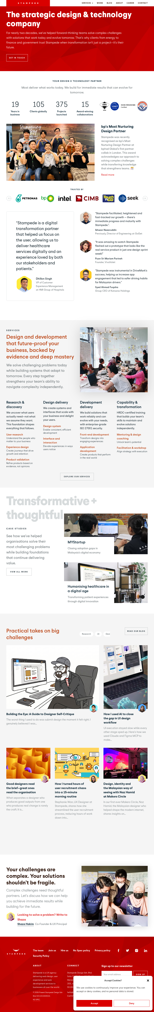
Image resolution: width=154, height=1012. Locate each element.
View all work (19, 572)
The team (38, 950)
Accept (94, 1003)
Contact (143, 3)
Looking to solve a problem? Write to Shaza (42, 917)
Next (145, 198)
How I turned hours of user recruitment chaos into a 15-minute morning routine (77, 763)
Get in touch (17, 58)
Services (87, 3)
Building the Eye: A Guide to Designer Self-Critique (52, 677)
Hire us (64, 950)
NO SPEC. (36, 999)
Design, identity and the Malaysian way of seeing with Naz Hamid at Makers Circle (125, 763)
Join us (52, 950)
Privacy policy (102, 950)
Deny (131, 1003)
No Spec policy (81, 950)
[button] (147, 980)
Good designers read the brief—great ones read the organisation (28, 763)
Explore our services (77, 476)
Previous (8, 198)
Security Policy (41, 955)
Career (130, 3)
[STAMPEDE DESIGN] (28, 3)
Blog (109, 3)
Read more (107, 175)
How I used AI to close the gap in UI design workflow (125, 677)
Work (100, 3)
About (119, 3)
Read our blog (136, 631)
